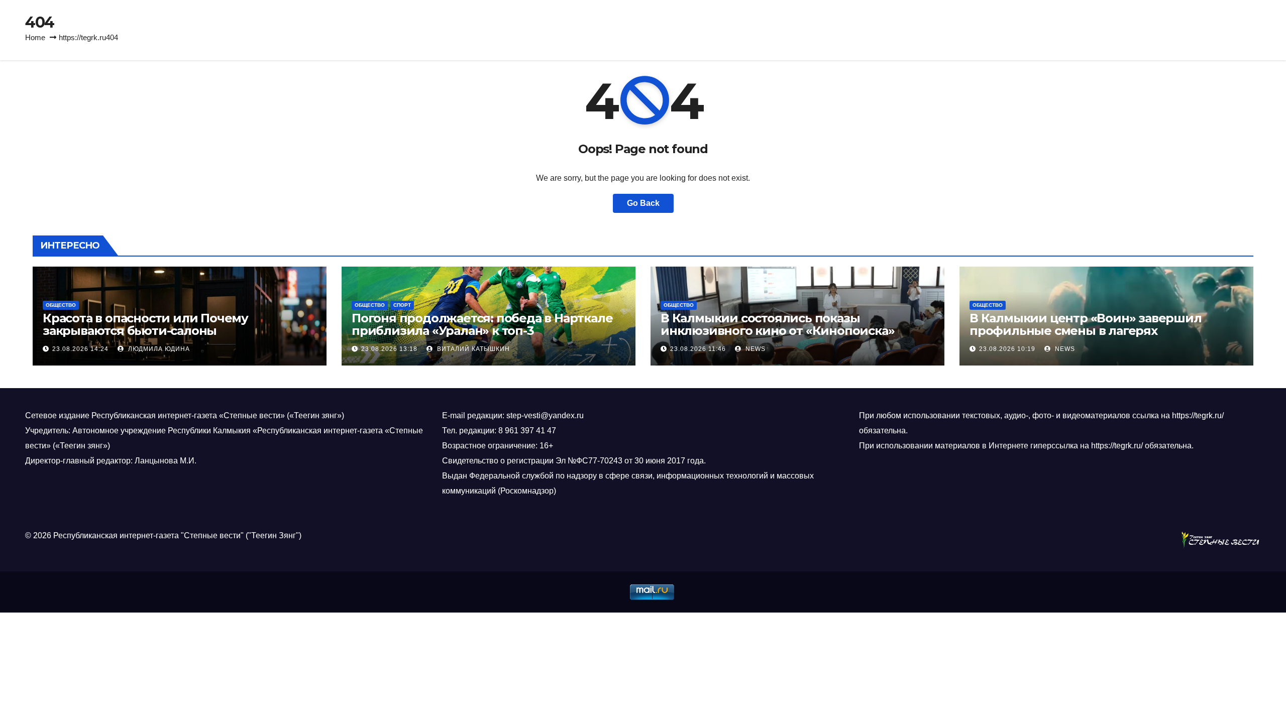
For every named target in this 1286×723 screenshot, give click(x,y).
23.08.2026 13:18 (389, 348)
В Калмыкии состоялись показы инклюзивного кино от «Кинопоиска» (777, 324)
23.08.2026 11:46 (698, 348)
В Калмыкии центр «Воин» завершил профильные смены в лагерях (1086, 324)
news (754, 348)
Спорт (402, 305)
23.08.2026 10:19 (1007, 348)
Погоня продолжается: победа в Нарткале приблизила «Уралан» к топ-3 (482, 324)
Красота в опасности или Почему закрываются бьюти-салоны (145, 324)
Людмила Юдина (158, 348)
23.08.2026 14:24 (80, 348)
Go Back (643, 203)
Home (35, 37)
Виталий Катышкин (472, 348)
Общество (61, 305)
